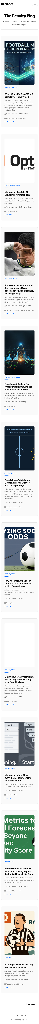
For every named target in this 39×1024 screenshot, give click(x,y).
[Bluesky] (22, 1015)
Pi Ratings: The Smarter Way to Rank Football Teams (18, 966)
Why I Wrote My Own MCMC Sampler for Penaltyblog (18, 95)
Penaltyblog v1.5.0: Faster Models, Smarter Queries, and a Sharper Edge (17, 483)
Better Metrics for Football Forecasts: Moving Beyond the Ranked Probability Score (19, 871)
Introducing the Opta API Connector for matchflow (17, 193)
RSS (26, 1019)
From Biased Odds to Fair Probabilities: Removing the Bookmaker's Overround (18, 387)
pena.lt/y (7, 3)
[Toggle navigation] (35, 4)
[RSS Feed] (25, 1015)
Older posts (31, 1004)
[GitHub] (13, 1015)
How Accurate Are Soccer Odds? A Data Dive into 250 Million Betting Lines (18, 583)
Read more (8, 121)
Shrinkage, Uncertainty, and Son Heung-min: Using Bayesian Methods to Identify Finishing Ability (19, 289)
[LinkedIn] (17, 1015)
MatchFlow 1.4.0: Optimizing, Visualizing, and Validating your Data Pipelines (19, 679)
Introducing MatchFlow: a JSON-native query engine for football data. (17, 778)
